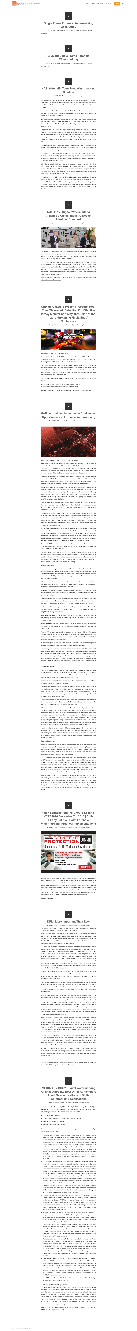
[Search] (123, 3)
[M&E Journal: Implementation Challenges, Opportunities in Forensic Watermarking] (68, 406)
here (73, 1065)
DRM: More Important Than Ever (68, 921)
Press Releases (76, 63)
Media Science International (70, 460)
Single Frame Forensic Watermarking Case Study (68, 25)
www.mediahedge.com (57, 1275)
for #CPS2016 (54, 898)
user (90, 30)
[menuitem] (87, 3)
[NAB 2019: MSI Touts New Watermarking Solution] (68, 81)
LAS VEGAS (45, 251)
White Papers (83, 30)
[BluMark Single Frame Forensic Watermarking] (68, 48)
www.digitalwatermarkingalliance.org (54, 1304)
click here (78, 384)
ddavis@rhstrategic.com (56, 1310)
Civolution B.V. (78, 1244)
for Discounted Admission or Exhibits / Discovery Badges (66, 390)
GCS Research (47, 1161)
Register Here (45, 898)
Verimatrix (46, 1135)
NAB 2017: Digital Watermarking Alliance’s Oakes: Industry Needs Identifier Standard (68, 215)
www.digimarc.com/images (58, 1236)
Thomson (45, 1195)
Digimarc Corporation (49, 1212)
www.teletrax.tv (88, 1273)
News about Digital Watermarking (70, 30)
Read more (44, 34)
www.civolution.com (68, 1273)
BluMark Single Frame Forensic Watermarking (68, 57)
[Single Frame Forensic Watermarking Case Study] (68, 16)
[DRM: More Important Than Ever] (68, 914)
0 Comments (56, 30)
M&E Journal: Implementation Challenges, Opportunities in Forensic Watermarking (68, 415)
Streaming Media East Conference (65, 362)
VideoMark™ (50, 1137)
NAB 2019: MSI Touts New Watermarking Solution (69, 90)
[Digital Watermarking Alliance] (26, 3)
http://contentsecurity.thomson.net (56, 1209)
